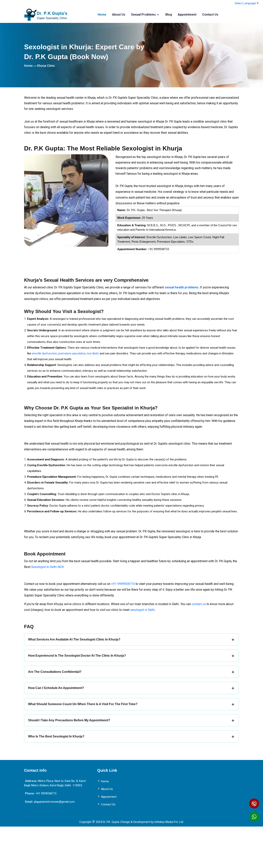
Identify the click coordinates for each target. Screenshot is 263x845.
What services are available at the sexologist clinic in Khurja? (74, 639)
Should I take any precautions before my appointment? (69, 720)
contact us (199, 604)
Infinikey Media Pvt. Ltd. (169, 822)
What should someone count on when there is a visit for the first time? (82, 704)
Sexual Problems (143, 14)
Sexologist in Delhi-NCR (47, 567)
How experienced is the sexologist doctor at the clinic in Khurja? (77, 655)
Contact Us (210, 14)
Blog (168, 14)
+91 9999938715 (45, 793)
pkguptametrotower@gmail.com (54, 801)
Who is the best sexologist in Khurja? (56, 736)
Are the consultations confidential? (54, 671)
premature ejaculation (72, 353)
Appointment (187, 14)
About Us (118, 14)
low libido (93, 353)
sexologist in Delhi (142, 610)
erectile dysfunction (44, 353)
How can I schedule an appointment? (56, 688)
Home (102, 14)
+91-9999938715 (123, 584)
